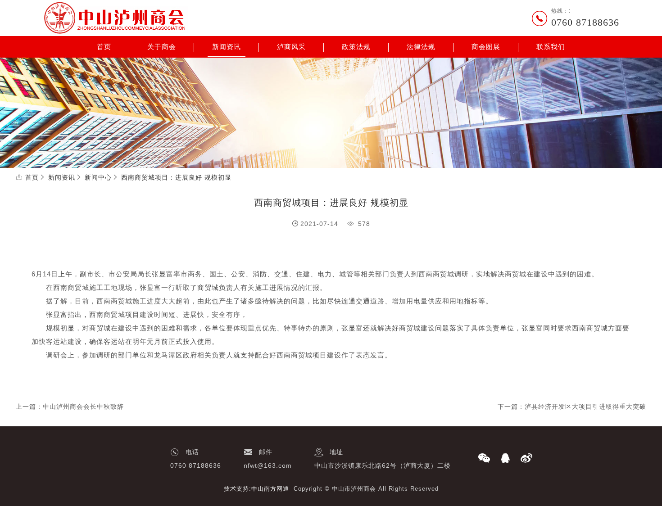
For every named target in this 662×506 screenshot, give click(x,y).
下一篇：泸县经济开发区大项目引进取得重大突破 (572, 406)
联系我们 (550, 46)
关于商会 (161, 46)
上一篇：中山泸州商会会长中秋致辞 (70, 406)
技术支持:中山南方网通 (256, 488)
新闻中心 (98, 177)
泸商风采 (291, 46)
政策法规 (356, 46)
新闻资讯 (226, 46)
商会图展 (486, 46)
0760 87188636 (585, 22)
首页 (104, 46)
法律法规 (421, 46)
